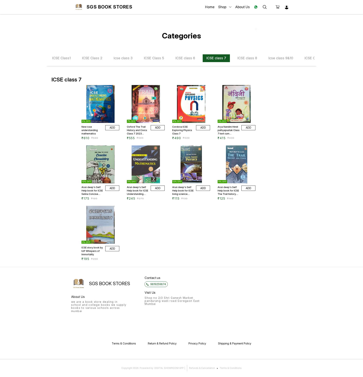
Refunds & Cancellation (202, 368)
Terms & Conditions (231, 368)
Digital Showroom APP (169, 368)
